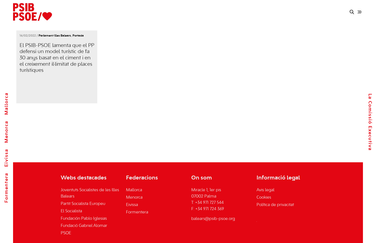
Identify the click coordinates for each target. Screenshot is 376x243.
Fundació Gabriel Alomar (84, 226)
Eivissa (6, 158)
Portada (78, 35)
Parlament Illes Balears (55, 35)
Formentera (6, 188)
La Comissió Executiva (370, 122)
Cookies (264, 197)
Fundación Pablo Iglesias (84, 219)
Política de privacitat (275, 205)
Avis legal (265, 190)
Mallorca (6, 103)
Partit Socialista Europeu (83, 204)
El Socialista (71, 211)
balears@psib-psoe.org (213, 219)
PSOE (66, 233)
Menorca (6, 132)
